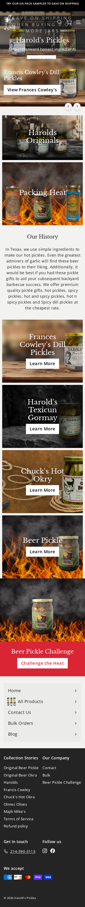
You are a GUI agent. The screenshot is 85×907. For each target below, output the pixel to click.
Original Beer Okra (20, 775)
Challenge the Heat (42, 663)
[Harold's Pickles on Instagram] (44, 851)
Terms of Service (19, 818)
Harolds (11, 782)
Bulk (46, 775)
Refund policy (16, 825)
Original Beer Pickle (21, 767)
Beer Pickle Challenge (61, 782)
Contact (49, 767)
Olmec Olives (15, 804)
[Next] (77, 106)
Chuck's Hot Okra (19, 796)
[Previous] (68, 106)
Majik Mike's (15, 811)
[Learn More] (42, 351)
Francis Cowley (17, 789)
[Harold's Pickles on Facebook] (52, 851)
